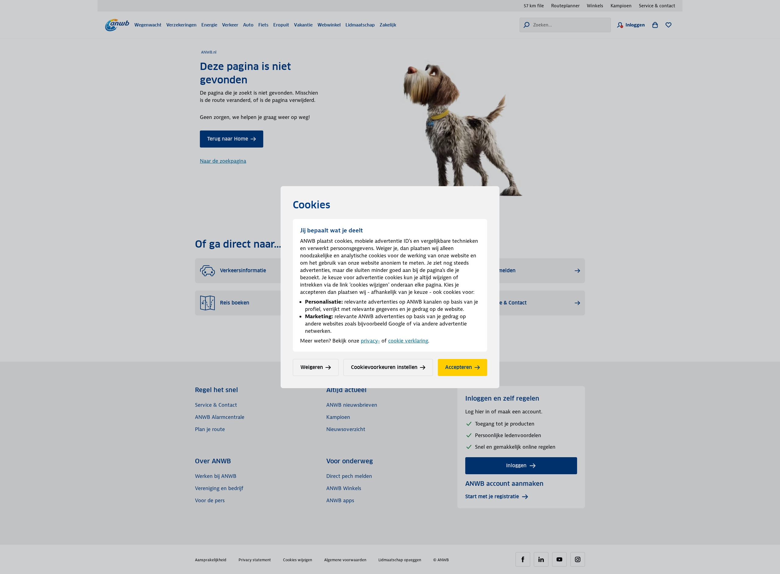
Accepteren (458, 367)
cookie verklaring (408, 340)
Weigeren (311, 367)
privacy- (370, 340)
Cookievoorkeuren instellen (384, 367)
